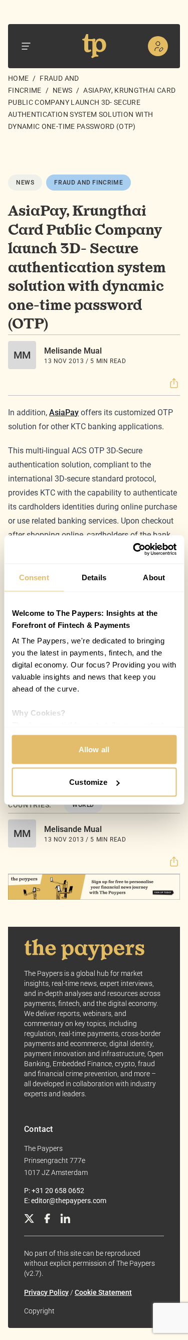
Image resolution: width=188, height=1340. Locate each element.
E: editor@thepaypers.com (65, 1201)
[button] (174, 383)
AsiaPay (64, 412)
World (83, 804)
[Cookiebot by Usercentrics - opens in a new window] (133, 549)
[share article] (174, 383)
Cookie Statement (103, 1292)
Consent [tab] (34, 577)
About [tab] (154, 577)
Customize (88, 782)
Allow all (94, 749)
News (62, 90)
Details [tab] (94, 577)
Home (18, 78)
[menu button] (26, 46)
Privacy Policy (46, 1292)
